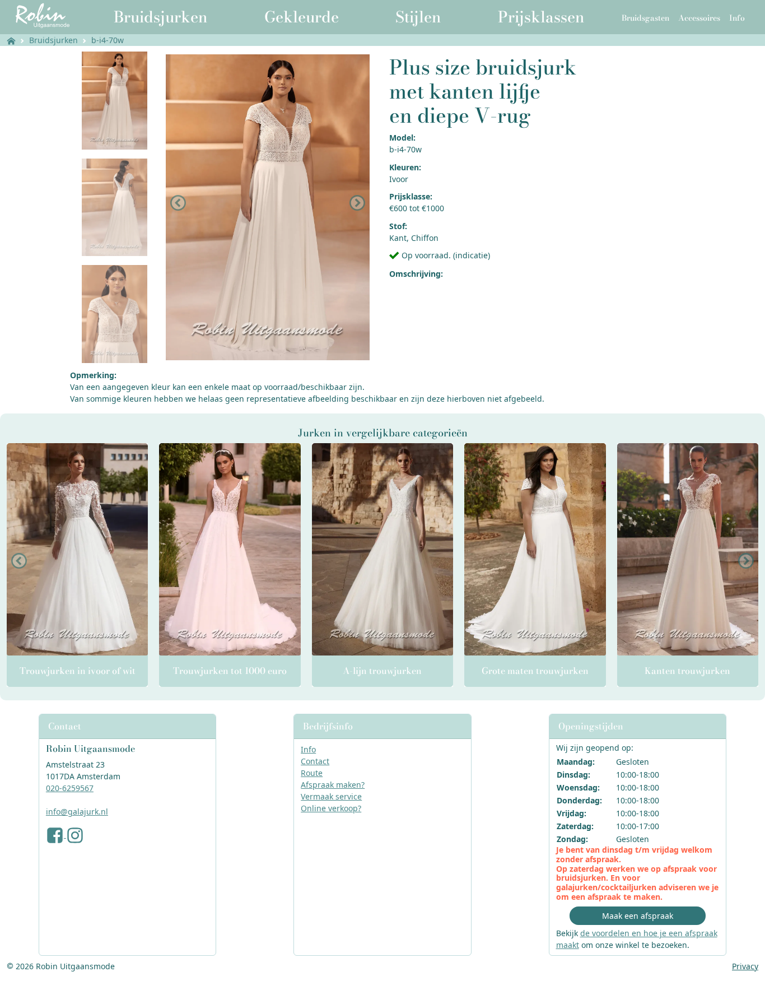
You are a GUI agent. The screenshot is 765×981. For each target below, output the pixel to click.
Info (308, 749)
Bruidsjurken (53, 40)
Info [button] (737, 18)
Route (312, 773)
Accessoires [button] (699, 18)
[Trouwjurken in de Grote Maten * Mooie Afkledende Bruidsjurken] (534, 549)
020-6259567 (70, 788)
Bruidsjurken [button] (160, 17)
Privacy (745, 966)
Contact (315, 761)
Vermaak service (331, 796)
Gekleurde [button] (301, 17)
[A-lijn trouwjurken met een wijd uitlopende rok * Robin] (382, 549)
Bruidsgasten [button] (645, 18)
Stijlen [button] (418, 17)
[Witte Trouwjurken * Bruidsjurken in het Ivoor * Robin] (77, 549)
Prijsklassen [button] (541, 17)
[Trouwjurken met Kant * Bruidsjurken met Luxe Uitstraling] (687, 549)
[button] (178, 203)
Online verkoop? (331, 808)
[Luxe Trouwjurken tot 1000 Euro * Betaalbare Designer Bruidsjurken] (229, 549)
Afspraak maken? (333, 784)
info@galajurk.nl (77, 811)
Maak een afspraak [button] (637, 915)
